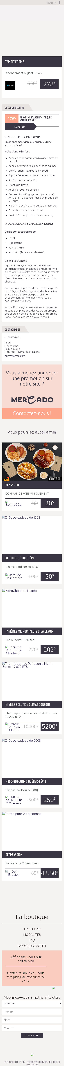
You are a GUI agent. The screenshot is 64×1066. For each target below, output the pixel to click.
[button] (6, 40)
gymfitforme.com (15, 355)
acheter (19, 126)
